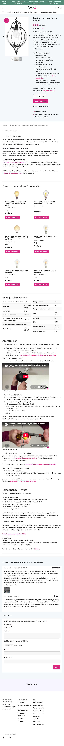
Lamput (20, 718)
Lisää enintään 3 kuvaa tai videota (16, 641)
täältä (37, 549)
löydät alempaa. (49, 90)
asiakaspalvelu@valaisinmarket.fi (8, 708)
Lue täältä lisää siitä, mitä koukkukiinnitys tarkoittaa (38, 355)
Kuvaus (4, 125)
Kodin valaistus (23, 710)
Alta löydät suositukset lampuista (13, 162)
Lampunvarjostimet (24, 706)
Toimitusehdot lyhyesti (10, 131)
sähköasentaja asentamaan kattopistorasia (40, 464)
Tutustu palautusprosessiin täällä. (14, 534)
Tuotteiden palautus (37, 718)
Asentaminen (43, 125)
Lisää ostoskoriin (40, 101)
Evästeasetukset (39, 714)
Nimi (6, 649)
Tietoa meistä (38, 705)
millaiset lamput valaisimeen (12, 173)
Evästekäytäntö (38, 711)
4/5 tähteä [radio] (11, 627)
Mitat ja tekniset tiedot (29, 125)
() (42, 28)
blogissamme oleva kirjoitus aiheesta (23, 481)
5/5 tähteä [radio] (14, 627)
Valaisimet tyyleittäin (21, 714)
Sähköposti (8, 657)
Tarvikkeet (21, 721)
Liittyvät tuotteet (14, 125)
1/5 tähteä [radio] (5, 627)
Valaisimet (21, 702)
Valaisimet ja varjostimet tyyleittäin (17, 12)
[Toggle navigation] (3, 7)
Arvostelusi (8, 624)
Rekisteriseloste (38, 708)
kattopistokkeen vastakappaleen (26, 458)
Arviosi (7, 631)
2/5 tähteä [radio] (7, 627)
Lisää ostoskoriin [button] (12, 217)
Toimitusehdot (38, 702)
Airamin (14, 167)
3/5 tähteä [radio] (9, 627)
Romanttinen (33, 12)
